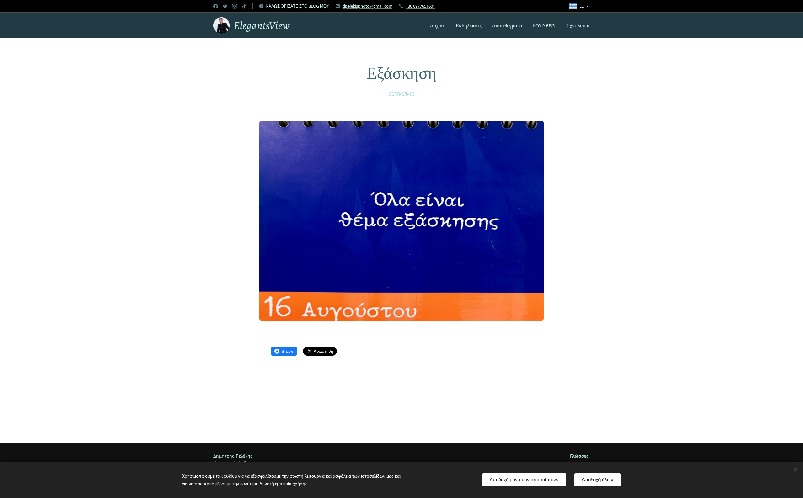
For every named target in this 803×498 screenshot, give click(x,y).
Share (287, 351)
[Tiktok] (244, 6)
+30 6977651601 (420, 6)
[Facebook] (216, 6)
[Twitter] (225, 6)
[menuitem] (439, 25)
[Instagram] (234, 6)
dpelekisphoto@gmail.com (367, 6)
